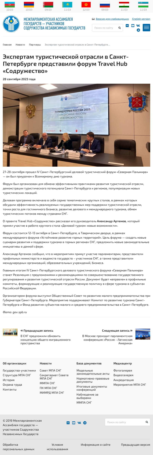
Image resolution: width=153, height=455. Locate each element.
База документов (89, 363)
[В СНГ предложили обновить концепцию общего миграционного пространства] (12, 332)
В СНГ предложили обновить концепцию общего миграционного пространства (46, 339)
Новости (20, 44)
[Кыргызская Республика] (86, 4)
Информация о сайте (95, 444)
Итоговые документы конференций (91, 388)
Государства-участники (19, 370)
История (9, 380)
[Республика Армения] (29, 4)
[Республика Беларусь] (48, 4)
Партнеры (35, 44)
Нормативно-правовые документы (92, 380)
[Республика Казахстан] (67, 4)
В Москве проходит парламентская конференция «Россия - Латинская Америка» (107, 339)
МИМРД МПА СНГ (52, 392)
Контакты (10, 389)
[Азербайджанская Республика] (10, 4)
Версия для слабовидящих (112, 18)
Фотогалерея (122, 370)
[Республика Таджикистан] (124, 4)
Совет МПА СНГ (50, 370)
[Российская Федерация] (105, 4)
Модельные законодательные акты (93, 372)
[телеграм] (138, 30)
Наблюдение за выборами (87, 396)
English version (141, 18)
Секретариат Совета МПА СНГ (54, 376)
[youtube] (132, 25)
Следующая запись (116, 330)
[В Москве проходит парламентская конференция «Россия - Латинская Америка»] (141, 334)
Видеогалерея (123, 375)
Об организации (14, 363)
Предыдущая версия (135, 444)
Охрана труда (12, 384)
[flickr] (127, 25)
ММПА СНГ (47, 383)
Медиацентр (122, 363)
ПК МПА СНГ (48, 388)
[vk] (138, 25)
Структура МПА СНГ (17, 375)
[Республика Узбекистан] (143, 4)
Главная (7, 44)
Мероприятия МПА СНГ (129, 384)
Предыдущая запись (38, 330)
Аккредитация (123, 380)
